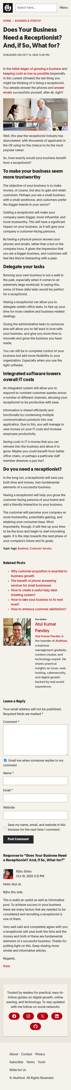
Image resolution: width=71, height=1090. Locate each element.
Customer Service (40, 548)
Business (23, 548)
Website (9, 807)
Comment (11, 722)
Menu (64, 7)
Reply (6, 966)
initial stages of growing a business (36, 69)
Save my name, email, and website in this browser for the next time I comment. (36, 827)
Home (7, 21)
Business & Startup (28, 21)
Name (8, 773)
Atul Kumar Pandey (48, 636)
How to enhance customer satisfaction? (38, 609)
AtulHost (61, 641)
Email (8, 790)
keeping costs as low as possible (26, 73)
